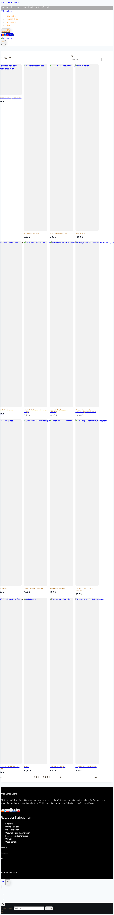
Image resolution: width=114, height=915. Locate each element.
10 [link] (55, 777)
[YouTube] (7, 35)
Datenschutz (4, 853)
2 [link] (36, 777)
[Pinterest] (18, 811)
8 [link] (49, 777)
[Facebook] (11, 811)
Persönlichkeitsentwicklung (17, 836)
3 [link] (38, 777)
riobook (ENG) (12, 19)
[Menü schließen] (1, 887)
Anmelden (11, 22)
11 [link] (57, 777)
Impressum (4, 847)
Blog (8, 25)
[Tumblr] (13, 35)
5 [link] (43, 777)
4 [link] (41, 777)
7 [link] (47, 777)
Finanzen (9, 824)
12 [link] (60, 777)
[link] (96, 777)
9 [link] (52, 777)
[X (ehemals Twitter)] (5, 35)
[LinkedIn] (10, 35)
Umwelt (8, 839)
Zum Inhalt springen (10, 2)
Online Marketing (12, 827)
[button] (7, 58)
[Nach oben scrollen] (3, 882)
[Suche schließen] (3, 904)
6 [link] (45, 777)
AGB (2, 858)
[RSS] (2, 35)
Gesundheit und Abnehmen (17, 833)
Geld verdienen (12, 830)
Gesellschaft (10, 842)
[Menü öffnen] (3, 42)
